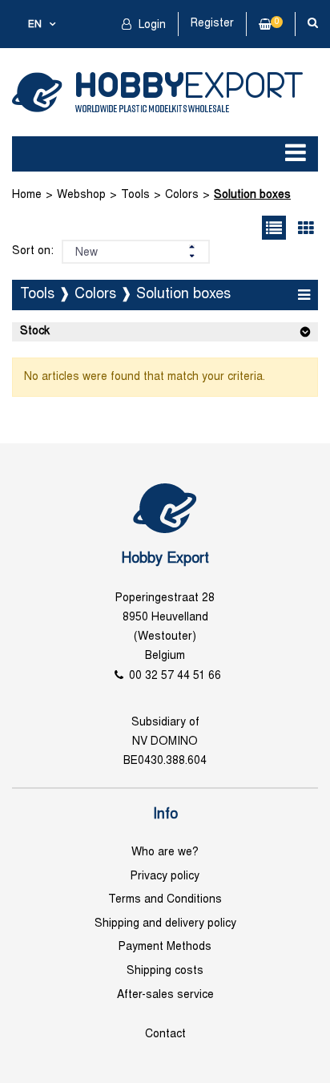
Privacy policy (165, 876)
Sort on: (33, 251)
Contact (165, 1034)
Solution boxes (252, 195)
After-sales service (165, 995)
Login (150, 25)
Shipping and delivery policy (165, 924)
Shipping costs (165, 971)
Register (212, 23)
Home (27, 195)
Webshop (81, 195)
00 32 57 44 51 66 (175, 676)
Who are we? (165, 852)
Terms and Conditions (165, 900)
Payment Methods (165, 947)
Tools (135, 195)
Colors (182, 195)
